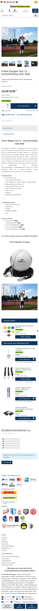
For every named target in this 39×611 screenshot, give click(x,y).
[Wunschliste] (25, 11)
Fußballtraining (6, 560)
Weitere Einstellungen (29, 602)
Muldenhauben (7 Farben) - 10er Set (24, 326)
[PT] (16, 2)
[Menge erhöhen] (7, 104)
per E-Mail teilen (9, 114)
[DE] (1, 2)
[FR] (7, 2)
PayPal (7, 602)
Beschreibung (7, 128)
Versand (4, 539)
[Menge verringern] (7, 107)
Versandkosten (16, 120)
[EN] (4, 2)
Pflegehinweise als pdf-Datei (13, 194)
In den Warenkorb (23, 106)
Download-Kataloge (8, 546)
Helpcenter (5, 544)
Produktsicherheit (8, 134)
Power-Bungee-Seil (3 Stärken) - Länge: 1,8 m (23, 369)
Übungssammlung (7, 565)
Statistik (18, 597)
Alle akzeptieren (32, 606)
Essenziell (8, 597)
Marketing (28, 597)
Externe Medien (10, 599)
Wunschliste (7, 111)
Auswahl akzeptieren (7, 606)
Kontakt (4, 550)
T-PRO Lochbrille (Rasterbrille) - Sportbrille (24, 408)
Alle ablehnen (19, 606)
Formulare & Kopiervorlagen (10, 556)
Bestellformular (6, 548)
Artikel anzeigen (25, 337)
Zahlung (4, 537)
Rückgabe (5, 542)
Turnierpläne (6, 558)
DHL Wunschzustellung (26, 599)
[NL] (13, 2)
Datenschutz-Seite (15, 593)
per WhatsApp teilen (25, 114)
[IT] (10, 2)
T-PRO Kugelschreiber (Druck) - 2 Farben (23, 388)
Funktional (17, 602)
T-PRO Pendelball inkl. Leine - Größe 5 (25, 349)
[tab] (20, 128)
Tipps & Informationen (8, 563)
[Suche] (35, 15)
